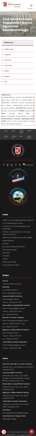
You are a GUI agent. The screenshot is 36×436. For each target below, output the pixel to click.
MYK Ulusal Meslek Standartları (13, 247)
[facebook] (4, 164)
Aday (5, 131)
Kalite (21, 136)
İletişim (7, 76)
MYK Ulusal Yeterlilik (9, 250)
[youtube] (8, 164)
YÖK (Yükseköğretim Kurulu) (12, 223)
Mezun (13, 131)
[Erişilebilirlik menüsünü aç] (3, 432)
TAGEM (5, 259)
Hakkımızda (8, 49)
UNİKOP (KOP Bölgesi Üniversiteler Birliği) (17, 237)
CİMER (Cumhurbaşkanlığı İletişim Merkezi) (18, 220)
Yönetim (7, 55)
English (30, 9)
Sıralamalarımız (8, 240)
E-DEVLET (5, 244)
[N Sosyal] (28, 164)
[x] (16, 164)
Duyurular (8, 65)
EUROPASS (6, 253)
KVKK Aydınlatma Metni (11, 265)
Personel (7, 60)
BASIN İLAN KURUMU (9, 262)
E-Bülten (29, 131)
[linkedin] (12, 164)
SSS (5, 82)
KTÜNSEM (5, 256)
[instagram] (20, 164)
